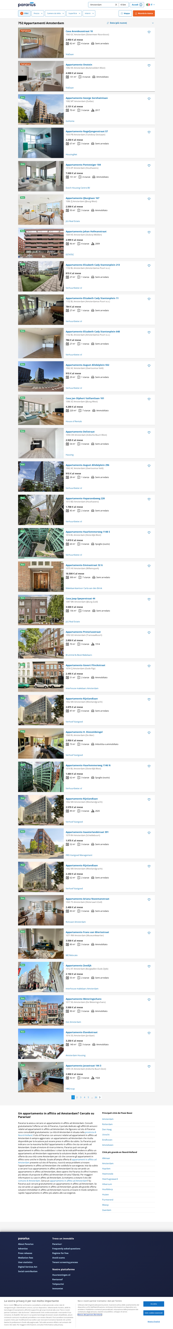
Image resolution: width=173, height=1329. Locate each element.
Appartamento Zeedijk (78, 965)
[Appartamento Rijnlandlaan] (41, 710)
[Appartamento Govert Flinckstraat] (41, 677)
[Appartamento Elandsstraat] (41, 1044)
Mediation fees (25, 1257)
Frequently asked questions (66, 1248)
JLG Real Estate (73, 221)
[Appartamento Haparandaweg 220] (41, 510)
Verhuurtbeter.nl (74, 288)
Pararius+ (57, 1244)
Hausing (70, 454)
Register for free (60, 1253)
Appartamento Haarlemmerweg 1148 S (88, 531)
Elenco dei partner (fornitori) (90, 1314)
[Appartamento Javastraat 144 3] (41, 1077)
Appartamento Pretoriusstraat (83, 631)
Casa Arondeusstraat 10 (79, 31)
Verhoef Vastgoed (74, 721)
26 (96, 1097)
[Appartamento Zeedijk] (41, 977)
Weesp (105, 1204)
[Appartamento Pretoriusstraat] (41, 643)
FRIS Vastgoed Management (79, 855)
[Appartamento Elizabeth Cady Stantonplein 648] (41, 343)
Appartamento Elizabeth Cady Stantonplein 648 (93, 331)
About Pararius (25, 1244)
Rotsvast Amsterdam (76, 922)
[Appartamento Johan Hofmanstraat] (41, 243)
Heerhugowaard (110, 1179)
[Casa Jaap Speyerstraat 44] (41, 610)
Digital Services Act (27, 1266)
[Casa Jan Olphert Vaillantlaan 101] (41, 410)
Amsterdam (107, 1119)
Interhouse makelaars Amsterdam (82, 688)
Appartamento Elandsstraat (82, 1032)
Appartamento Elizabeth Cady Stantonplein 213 (93, 264)
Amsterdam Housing (75, 1055)
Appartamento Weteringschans (83, 998)
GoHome (70, 121)
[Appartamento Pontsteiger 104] (41, 176)
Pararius (27, 4)
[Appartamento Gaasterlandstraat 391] (41, 843)
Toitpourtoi (58, 1284)
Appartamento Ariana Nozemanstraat (87, 898)
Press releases (25, 1253)
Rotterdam (107, 1124)
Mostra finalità (154, 1322)
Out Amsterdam (73, 1022)
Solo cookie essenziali (154, 1313)
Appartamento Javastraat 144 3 (83, 1065)
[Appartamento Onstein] (41, 76)
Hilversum (107, 1184)
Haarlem (106, 1168)
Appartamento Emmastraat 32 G (84, 565)
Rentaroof (57, 1279)
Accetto (154, 1304)
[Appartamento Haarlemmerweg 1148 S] (41, 543)
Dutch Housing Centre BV (78, 187)
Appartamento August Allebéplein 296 (87, 465)
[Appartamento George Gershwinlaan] (41, 109)
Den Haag (107, 1129)
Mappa (127, 13)
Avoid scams (58, 1257)
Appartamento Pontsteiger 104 (83, 164)
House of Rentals (74, 421)
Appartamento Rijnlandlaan (82, 698)
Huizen (105, 1194)
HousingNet (71, 154)
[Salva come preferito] (149, 32)
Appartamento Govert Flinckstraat (85, 665)
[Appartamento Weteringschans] (41, 1010)
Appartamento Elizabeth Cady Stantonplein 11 (92, 298)
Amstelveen (107, 1145)
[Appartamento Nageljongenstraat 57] (41, 143)
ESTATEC (70, 254)
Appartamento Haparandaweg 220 (85, 498)
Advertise (23, 1248)
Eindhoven (107, 1139)
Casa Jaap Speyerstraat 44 (80, 598)
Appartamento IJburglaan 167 (82, 198)
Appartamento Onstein (79, 64)
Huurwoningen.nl (61, 1275)
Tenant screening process (65, 1262)
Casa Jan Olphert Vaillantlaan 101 (85, 398)
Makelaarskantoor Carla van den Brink (84, 588)
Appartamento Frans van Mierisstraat (87, 932)
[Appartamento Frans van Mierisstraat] (41, 943)
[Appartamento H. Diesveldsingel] (41, 743)
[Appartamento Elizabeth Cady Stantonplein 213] (41, 276)
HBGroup (70, 1088)
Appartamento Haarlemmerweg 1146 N (88, 765)
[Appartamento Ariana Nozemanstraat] (41, 910)
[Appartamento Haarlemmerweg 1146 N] (41, 777)
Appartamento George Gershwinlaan (87, 97)
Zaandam (106, 1210)
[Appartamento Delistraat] (41, 443)
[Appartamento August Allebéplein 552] (41, 376)
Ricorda (145, 13)
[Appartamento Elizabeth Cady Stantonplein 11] (41, 309)
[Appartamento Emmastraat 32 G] (41, 576)
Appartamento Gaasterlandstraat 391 (87, 832)
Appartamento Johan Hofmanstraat (86, 231)
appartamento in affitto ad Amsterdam (68, 1180)
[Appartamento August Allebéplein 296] (41, 476)
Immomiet (57, 1288)
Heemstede (107, 1173)
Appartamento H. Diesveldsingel (84, 731)
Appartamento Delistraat (80, 431)
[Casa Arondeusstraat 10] (41, 43)
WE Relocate (72, 955)
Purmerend (107, 1199)
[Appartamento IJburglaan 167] (41, 209)
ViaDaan (70, 54)
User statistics (25, 1262)
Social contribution (27, 1271)
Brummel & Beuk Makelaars (79, 655)
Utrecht (106, 1134)
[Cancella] (116, 4)
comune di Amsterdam (29, 1180)
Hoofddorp (107, 1189)
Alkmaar (106, 1158)
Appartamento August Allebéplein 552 (87, 364)
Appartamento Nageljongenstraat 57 (87, 131)
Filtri (26, 13)
